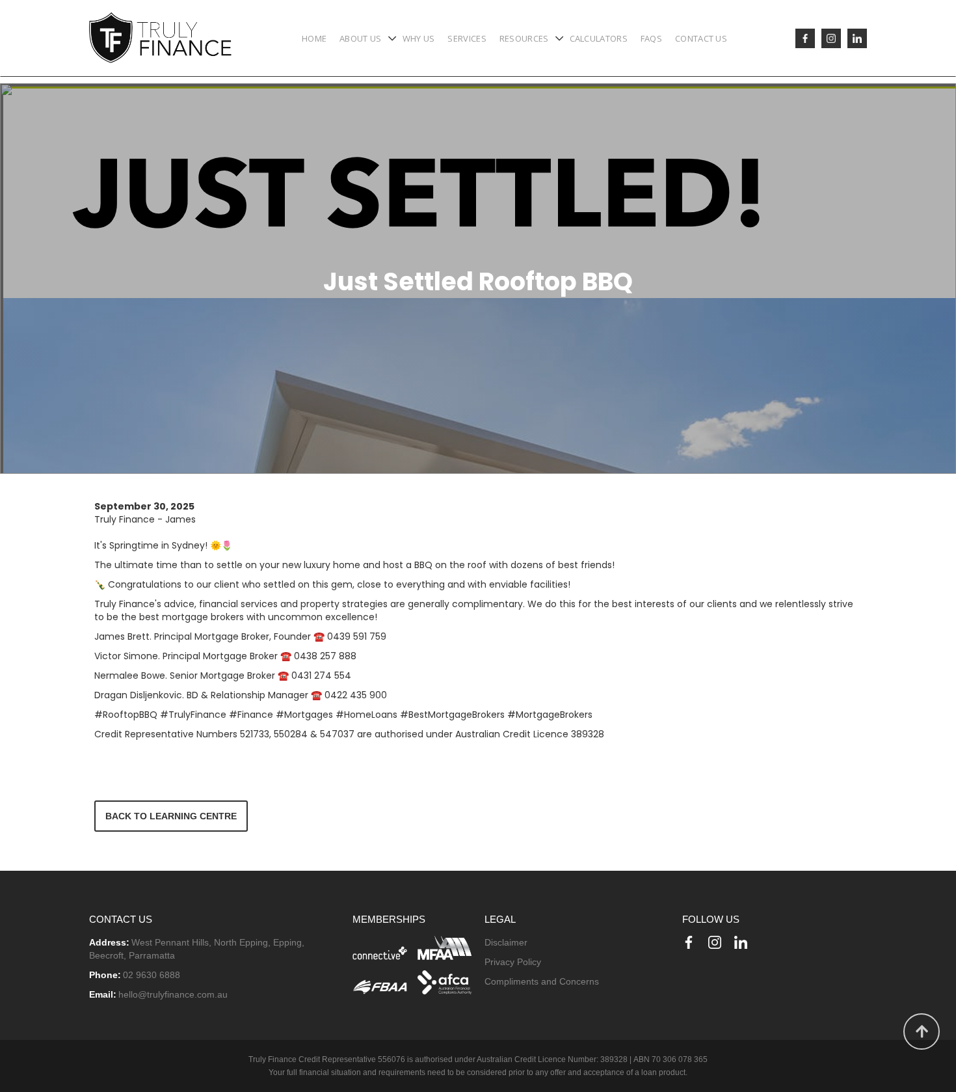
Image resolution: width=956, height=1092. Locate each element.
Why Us (419, 38)
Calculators (599, 38)
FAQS (651, 38)
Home (314, 38)
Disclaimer (506, 942)
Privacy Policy (513, 962)
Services (466, 38)
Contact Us (701, 38)
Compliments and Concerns (542, 981)
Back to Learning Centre (171, 816)
